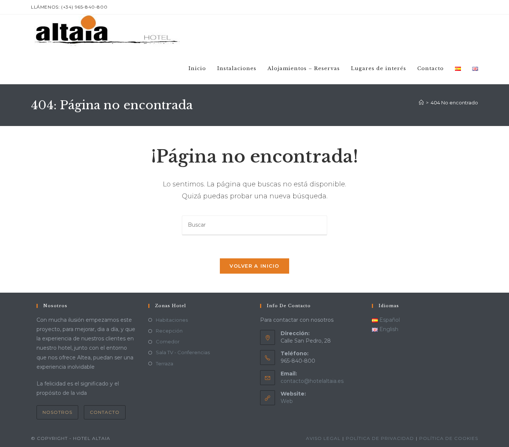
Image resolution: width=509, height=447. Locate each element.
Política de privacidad (380, 438)
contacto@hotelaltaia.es (312, 381)
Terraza (164, 363)
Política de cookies (448, 438)
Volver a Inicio (254, 266)
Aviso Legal (323, 438)
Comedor (168, 341)
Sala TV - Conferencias (183, 352)
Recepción (169, 331)
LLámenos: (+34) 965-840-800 (69, 7)
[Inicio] (421, 103)
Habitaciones (172, 320)
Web (287, 401)
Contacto (105, 412)
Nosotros (57, 412)
